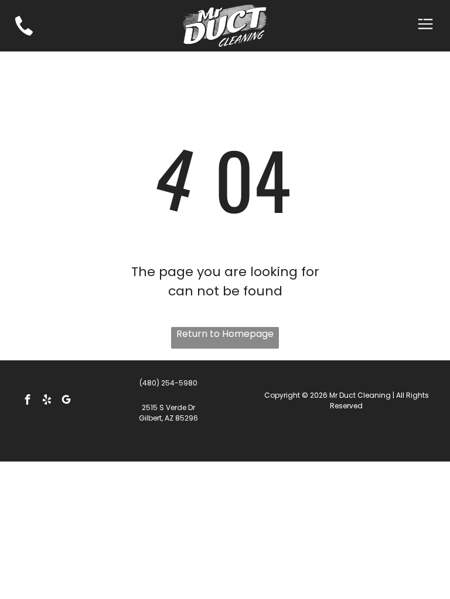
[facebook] (27, 401)
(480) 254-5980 (168, 383)
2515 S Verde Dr (168, 407)
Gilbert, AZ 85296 (168, 418)
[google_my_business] (66, 401)
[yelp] (47, 401)
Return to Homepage (225, 333)
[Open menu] (425, 26)
